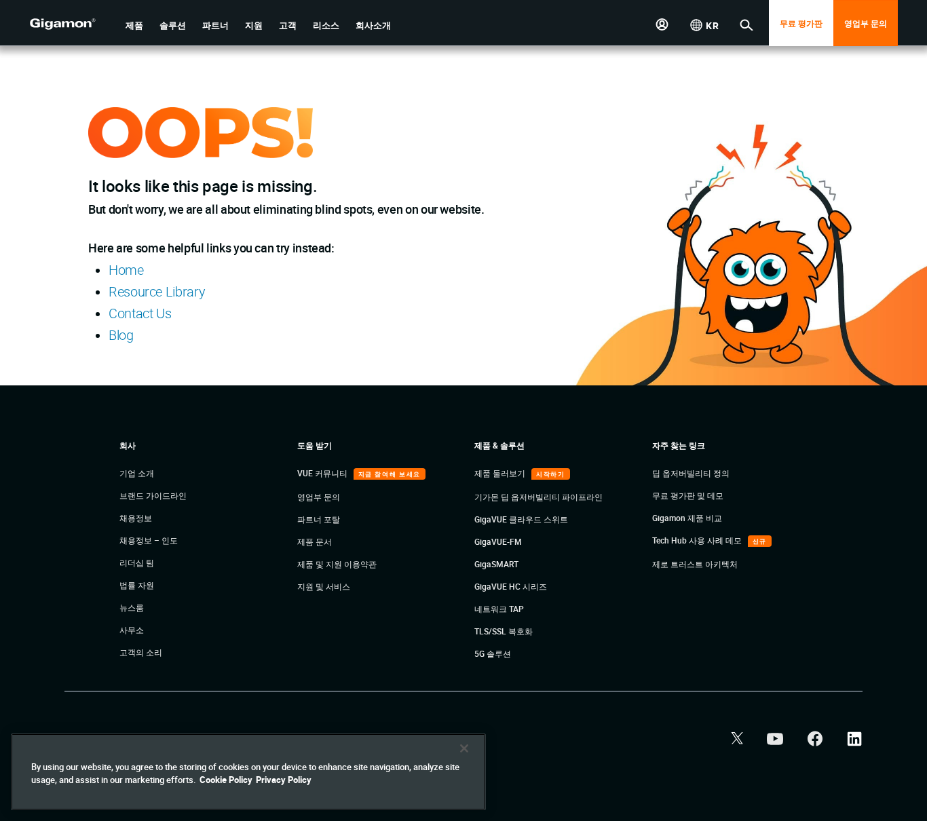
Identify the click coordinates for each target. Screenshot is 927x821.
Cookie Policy (226, 780)
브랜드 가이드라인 (153, 495)
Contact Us (140, 313)
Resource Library (157, 291)
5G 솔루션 (492, 653)
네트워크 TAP (499, 608)
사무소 (131, 629)
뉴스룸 (131, 607)
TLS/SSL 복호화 (503, 631)
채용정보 (135, 517)
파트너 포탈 (318, 519)
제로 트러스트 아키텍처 (695, 563)
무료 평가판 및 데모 (687, 495)
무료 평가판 (801, 23)
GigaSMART (496, 563)
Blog (121, 335)
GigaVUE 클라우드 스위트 (521, 519)
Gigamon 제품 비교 (687, 517)
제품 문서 (314, 541)
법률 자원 (136, 584)
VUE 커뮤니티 (323, 472)
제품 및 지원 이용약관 (337, 563)
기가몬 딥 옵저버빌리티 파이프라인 (538, 496)
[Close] (464, 748)
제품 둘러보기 (500, 472)
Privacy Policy (283, 780)
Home (126, 270)
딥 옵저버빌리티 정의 (691, 472)
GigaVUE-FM (498, 541)
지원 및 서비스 (323, 586)
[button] (134, 25)
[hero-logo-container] (72, 24)
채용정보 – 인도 (148, 540)
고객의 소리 (140, 652)
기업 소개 (136, 472)
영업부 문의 (865, 23)
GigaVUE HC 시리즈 (510, 586)
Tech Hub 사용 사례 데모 (698, 540)
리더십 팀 (136, 562)
